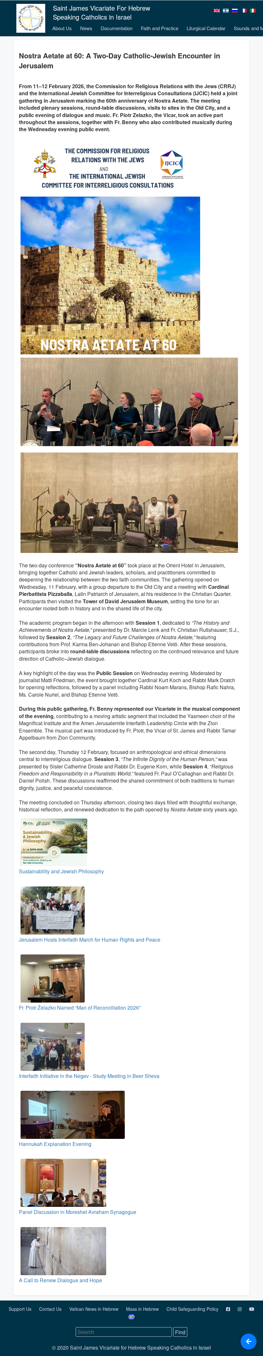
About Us (62, 28)
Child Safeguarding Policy (193, 1309)
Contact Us (51, 1309)
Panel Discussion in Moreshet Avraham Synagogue (77, 1212)
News (86, 28)
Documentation (116, 28)
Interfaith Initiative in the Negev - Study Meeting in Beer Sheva (89, 1076)
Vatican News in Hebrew (94, 1309)
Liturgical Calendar (206, 28)
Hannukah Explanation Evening (55, 1144)
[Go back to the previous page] (249, 1342)
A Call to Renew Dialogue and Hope (60, 1280)
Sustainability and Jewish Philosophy (61, 871)
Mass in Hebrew (143, 1309)
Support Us (21, 1309)
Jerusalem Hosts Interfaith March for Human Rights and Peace (89, 939)
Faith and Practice (159, 28)
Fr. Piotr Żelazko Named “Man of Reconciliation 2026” (79, 1007)
